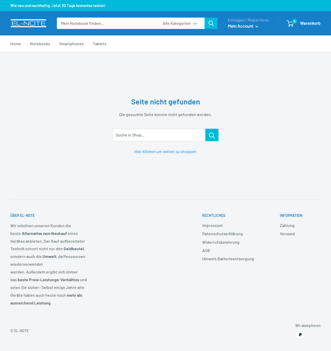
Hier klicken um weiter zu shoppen (165, 151)
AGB (206, 250)
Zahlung (287, 225)
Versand (287, 233)
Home (15, 43)
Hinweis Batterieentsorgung (228, 258)
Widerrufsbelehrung (220, 242)
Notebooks (40, 43)
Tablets (100, 43)
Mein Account (241, 25)
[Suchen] (211, 23)
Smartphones (71, 43)
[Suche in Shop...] (212, 135)
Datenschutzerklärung (222, 233)
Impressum (212, 225)
